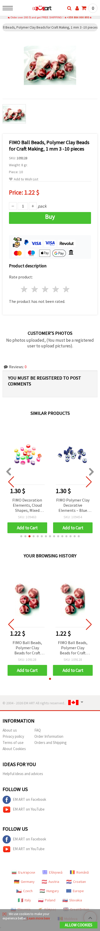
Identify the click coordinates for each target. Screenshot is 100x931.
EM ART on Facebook (29, 799)
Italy (28, 900)
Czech (28, 891)
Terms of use (13, 742)
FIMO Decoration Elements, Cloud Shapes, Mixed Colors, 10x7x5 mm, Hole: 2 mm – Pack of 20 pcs (27, 505)
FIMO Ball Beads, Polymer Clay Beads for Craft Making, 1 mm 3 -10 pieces (27, 648)
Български (26, 872)
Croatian (79, 881)
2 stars (35, 289)
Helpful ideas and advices (23, 773)
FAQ (37, 730)
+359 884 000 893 (78, 17)
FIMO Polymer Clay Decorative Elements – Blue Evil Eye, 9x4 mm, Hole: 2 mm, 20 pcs (72, 505)
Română (82, 872)
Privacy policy (13, 736)
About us (10, 730)
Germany (28, 881)
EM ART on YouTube (29, 809)
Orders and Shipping (50, 742)
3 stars (45, 289)
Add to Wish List (26, 179)
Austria (53, 881)
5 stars (66, 289)
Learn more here (38, 918)
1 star (24, 289)
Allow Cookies (78, 925)
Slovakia (75, 900)
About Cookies (14, 748)
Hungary (52, 891)
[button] (21, 536)
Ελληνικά (56, 872)
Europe (78, 891)
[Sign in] (77, 8)
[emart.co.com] (34, 9)
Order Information (48, 736)
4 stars (56, 289)
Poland (50, 900)
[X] (4, 914)
